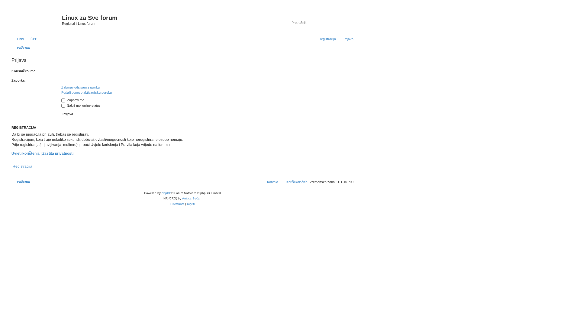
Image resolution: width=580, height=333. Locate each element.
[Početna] (36, 19)
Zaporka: (18, 80)
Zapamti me (75, 100)
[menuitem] (31, 39)
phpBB (166, 193)
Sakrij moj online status (83, 105)
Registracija (22, 166)
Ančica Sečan (191, 198)
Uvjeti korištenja (25, 153)
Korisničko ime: (24, 71)
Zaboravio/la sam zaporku (80, 87)
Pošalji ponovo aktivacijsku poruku (86, 92)
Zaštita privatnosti (57, 153)
